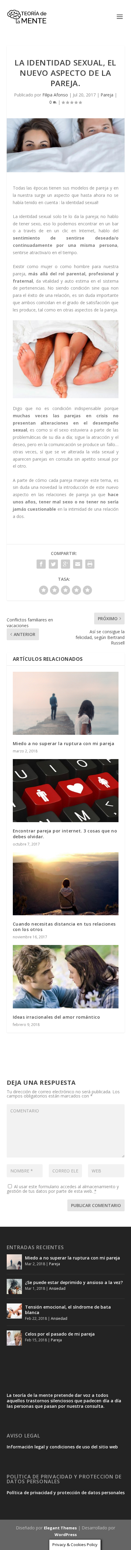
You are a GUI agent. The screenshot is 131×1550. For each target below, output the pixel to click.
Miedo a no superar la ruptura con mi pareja (64, 743)
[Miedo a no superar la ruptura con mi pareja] (66, 703)
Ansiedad (57, 1288)
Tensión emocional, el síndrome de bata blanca (68, 1309)
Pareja (107, 95)
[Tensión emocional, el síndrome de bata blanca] (14, 1311)
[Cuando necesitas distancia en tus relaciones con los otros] (66, 883)
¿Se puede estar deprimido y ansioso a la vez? (74, 1282)
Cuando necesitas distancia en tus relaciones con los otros (64, 926)
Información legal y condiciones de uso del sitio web (62, 1447)
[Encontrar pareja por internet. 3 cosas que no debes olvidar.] (66, 790)
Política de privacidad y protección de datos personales (66, 1492)
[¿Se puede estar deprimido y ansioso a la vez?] (14, 1286)
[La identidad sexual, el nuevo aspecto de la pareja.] (66, 145)
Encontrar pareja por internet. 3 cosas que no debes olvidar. (65, 833)
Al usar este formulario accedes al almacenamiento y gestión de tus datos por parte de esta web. (63, 1189)
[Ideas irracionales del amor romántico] (66, 976)
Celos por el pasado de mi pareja (60, 1334)
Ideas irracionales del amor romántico (56, 1017)
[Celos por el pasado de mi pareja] (14, 1338)
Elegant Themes (60, 1528)
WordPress (66, 1534)
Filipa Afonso (55, 95)
